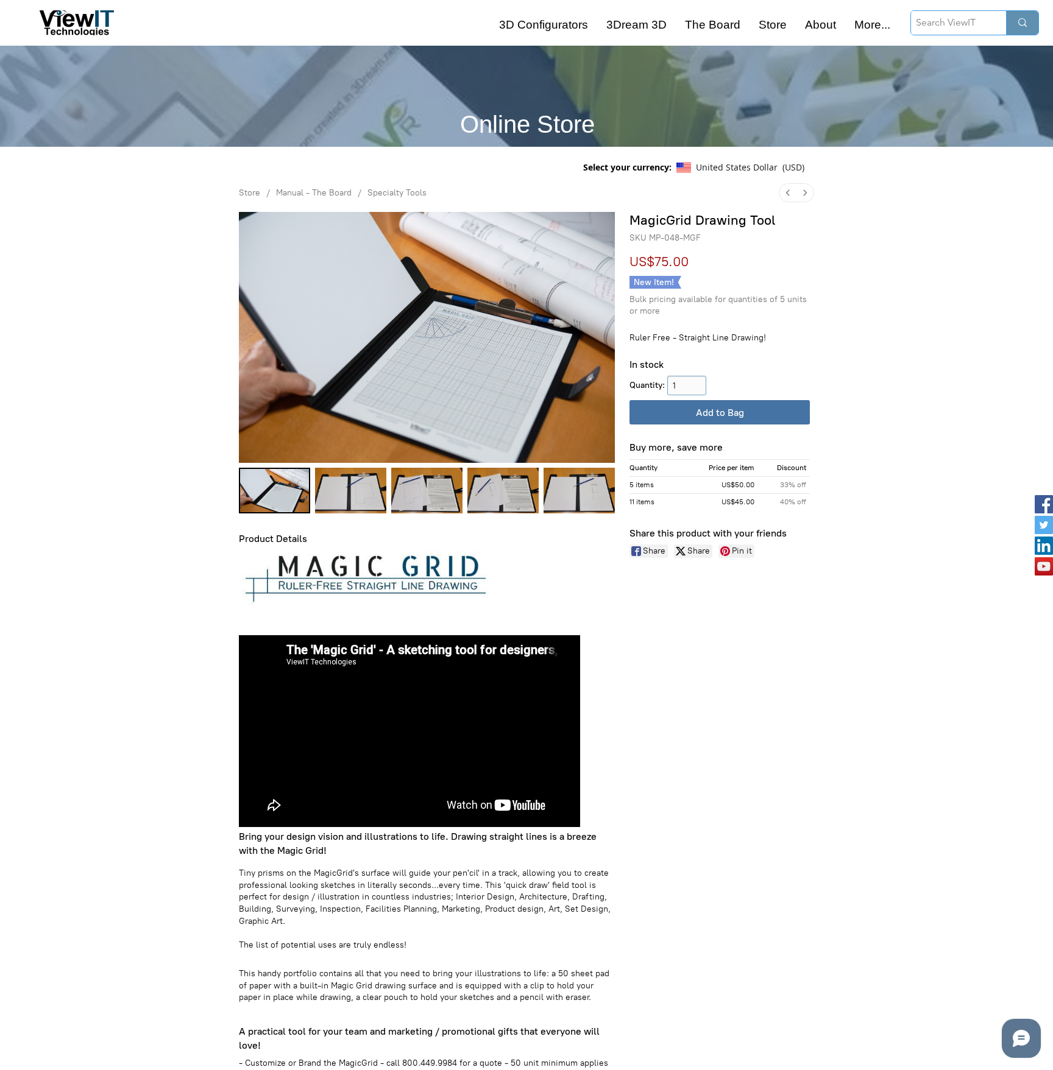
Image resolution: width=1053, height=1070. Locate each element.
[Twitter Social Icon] (1044, 525)
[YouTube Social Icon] (1044, 566)
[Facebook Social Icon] (1044, 504)
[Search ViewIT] (1022, 23)
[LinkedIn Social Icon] (1044, 546)
